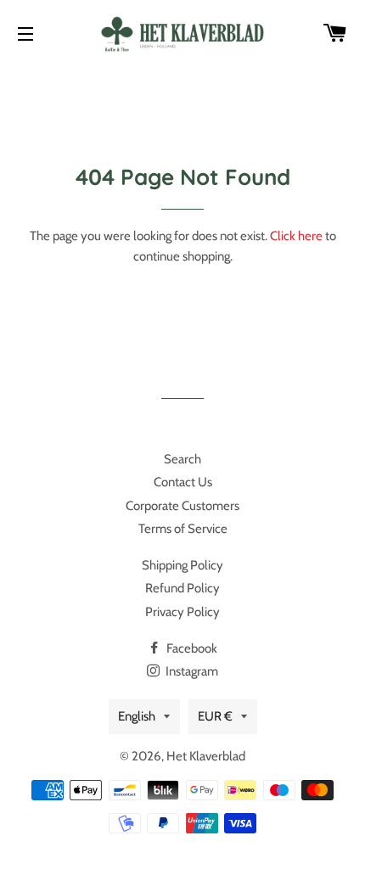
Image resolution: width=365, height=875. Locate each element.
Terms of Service (182, 528)
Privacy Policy (182, 612)
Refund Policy (182, 588)
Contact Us (183, 482)
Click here (296, 236)
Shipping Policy (182, 565)
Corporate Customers (182, 505)
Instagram (190, 671)
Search (182, 459)
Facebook (190, 648)
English (136, 716)
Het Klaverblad (205, 756)
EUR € (215, 716)
